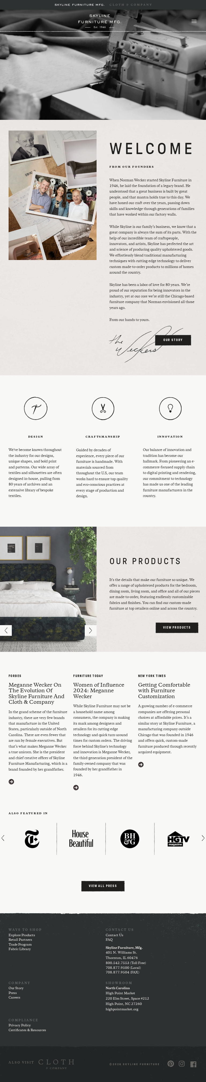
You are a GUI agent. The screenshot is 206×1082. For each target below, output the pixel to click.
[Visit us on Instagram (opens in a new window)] (181, 1063)
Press (13, 993)
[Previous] (6, 630)
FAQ (109, 940)
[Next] (91, 630)
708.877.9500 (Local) (123, 968)
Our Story (16, 988)
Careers (14, 997)
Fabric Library (20, 949)
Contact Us (114, 935)
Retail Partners (20, 940)
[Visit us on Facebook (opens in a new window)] (193, 1064)
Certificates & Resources (27, 1030)
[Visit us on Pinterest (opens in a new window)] (170, 1063)
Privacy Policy (20, 1025)
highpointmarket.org (122, 1009)
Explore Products (22, 935)
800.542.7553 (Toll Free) (126, 963)
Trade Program (20, 944)
